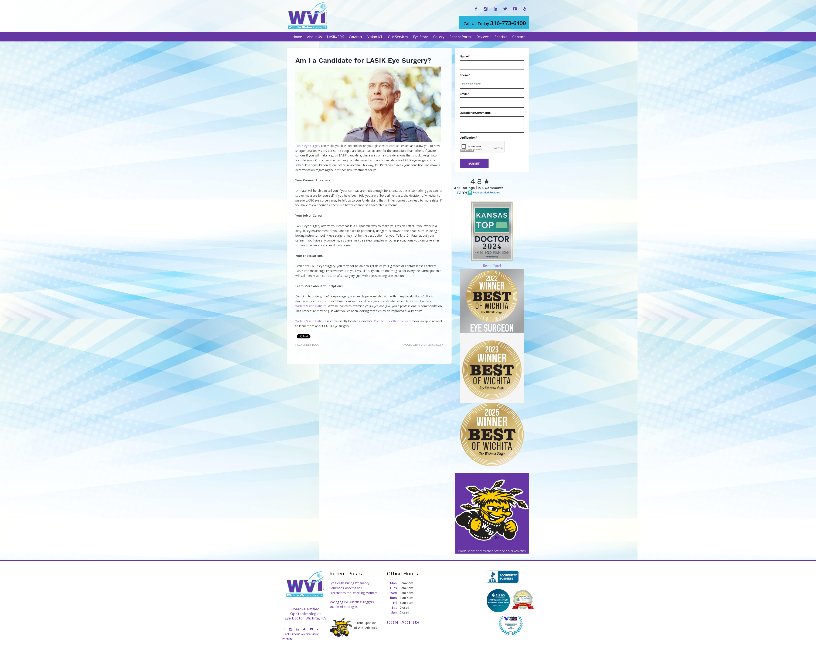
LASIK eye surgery (307, 146)
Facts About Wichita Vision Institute (301, 636)
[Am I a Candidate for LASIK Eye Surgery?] (368, 141)
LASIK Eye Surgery (432, 345)
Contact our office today (391, 321)
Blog (315, 345)
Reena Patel (492, 266)
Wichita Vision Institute (310, 306)
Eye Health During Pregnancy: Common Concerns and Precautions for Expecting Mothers (353, 588)
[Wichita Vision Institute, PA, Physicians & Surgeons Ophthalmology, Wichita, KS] (502, 577)
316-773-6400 (494, 23)
